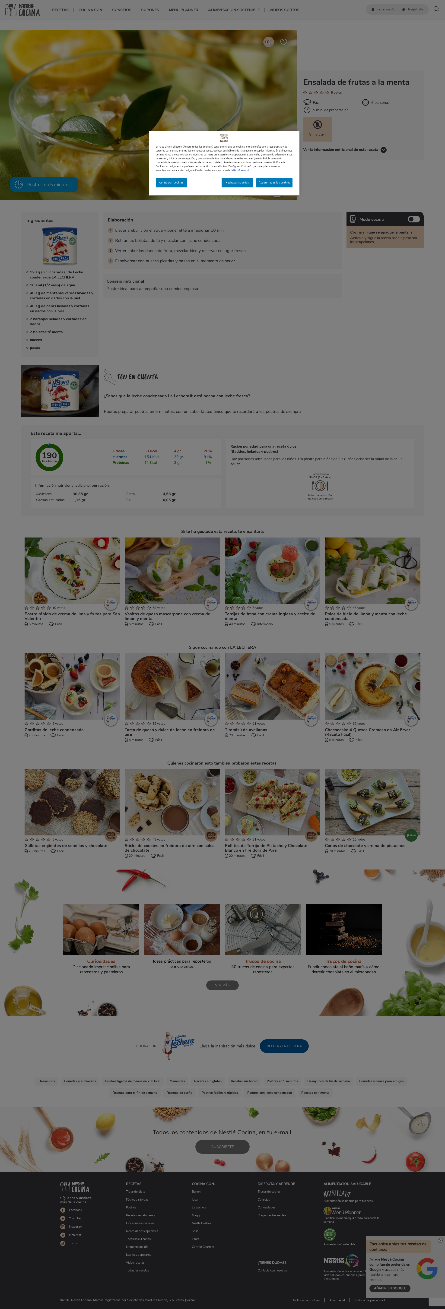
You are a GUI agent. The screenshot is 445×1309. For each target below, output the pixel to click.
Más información (241, 170)
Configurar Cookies (171, 182)
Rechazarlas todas (237, 182)
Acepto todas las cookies (274, 182)
